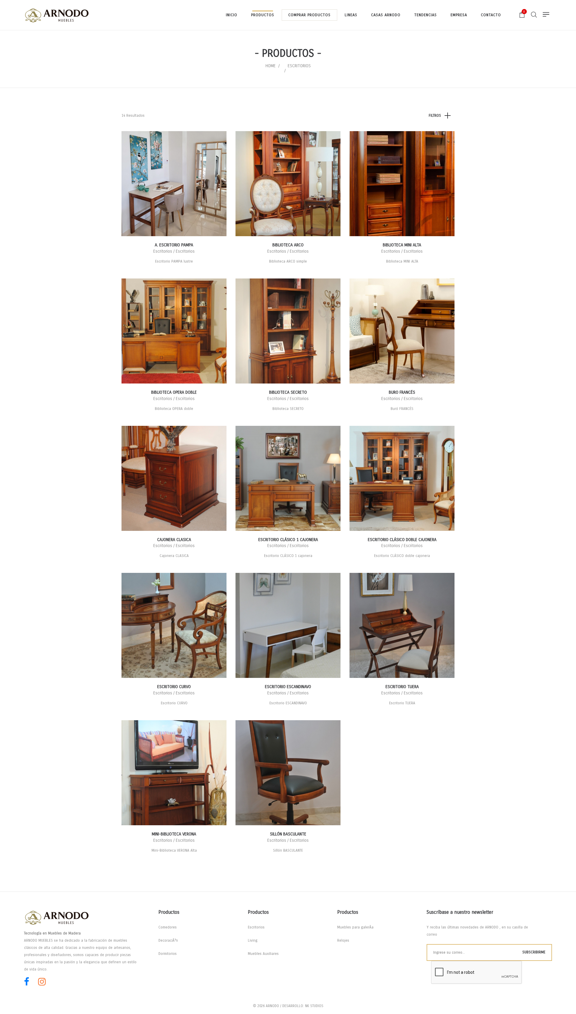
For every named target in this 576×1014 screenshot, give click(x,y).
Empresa (459, 15)
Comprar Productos (309, 15)
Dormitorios (167, 954)
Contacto (491, 15)
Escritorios (256, 927)
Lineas (351, 15)
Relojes (343, 940)
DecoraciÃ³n (168, 940)
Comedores (167, 927)
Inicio (231, 15)
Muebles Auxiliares (263, 954)
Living (252, 940)
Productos (262, 15)
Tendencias (425, 15)
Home (271, 65)
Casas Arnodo (385, 15)
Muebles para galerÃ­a (355, 927)
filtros (435, 115)
